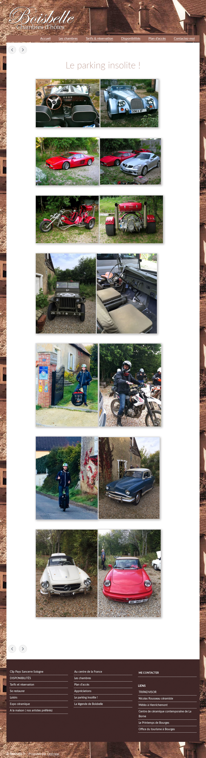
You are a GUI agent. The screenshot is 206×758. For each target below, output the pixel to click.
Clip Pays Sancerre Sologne (26, 671)
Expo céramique (20, 704)
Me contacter (149, 672)
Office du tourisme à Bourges (157, 729)
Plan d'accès (81, 684)
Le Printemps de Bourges (154, 722)
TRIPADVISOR (148, 692)
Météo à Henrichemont (153, 705)
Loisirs (13, 697)
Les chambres (82, 678)
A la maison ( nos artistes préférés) (31, 710)
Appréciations (82, 691)
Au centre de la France (88, 671)
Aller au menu (167, 3)
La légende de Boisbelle (88, 704)
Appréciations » (23, 50)
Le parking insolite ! (86, 697)
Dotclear (53, 754)
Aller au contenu (148, 3)
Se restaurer (17, 691)
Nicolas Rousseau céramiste (156, 698)
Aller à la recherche (188, 3)
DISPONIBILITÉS (20, 678)
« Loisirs (12, 50)
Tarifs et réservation (22, 684)
